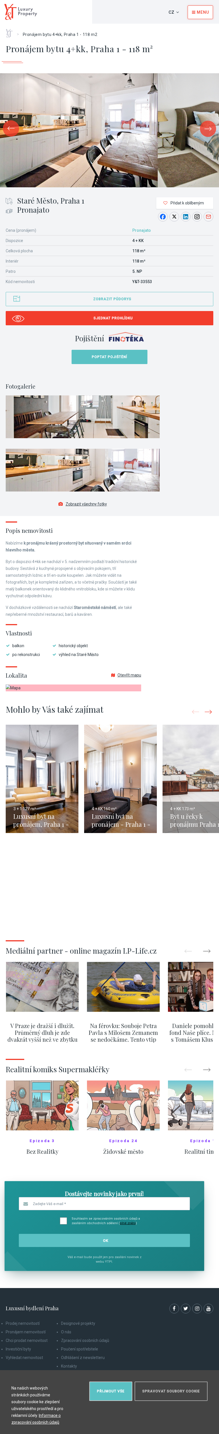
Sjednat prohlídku (113, 318)
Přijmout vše (111, 1391)
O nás (66, 1332)
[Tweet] (174, 217)
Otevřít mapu (129, 675)
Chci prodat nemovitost (27, 1340)
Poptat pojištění (109, 357)
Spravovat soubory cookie (171, 1391)
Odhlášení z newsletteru (83, 1357)
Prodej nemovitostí (23, 1323)
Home (11, 31)
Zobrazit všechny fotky (86, 504)
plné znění (128, 1223)
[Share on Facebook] (163, 217)
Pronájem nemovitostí (26, 1332)
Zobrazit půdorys (112, 299)
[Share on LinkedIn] (185, 217)
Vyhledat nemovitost (24, 1357)
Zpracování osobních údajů (85, 1340)
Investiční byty (18, 1349)
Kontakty (69, 1366)
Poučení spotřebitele (79, 1349)
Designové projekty (78, 1323)
